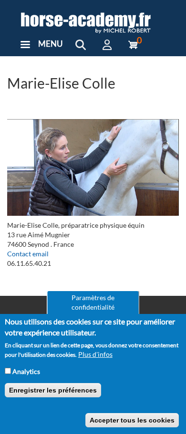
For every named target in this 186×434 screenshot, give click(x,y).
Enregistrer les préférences (53, 390)
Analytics (26, 371)
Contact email (28, 254)
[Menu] (24, 45)
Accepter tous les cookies (132, 420)
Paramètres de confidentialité (93, 302)
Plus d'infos (95, 354)
